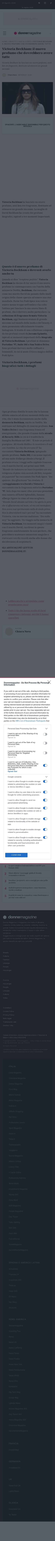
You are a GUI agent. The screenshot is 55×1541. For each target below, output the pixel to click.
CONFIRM (16, 855)
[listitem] (27, 728)
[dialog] (27, 770)
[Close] (50, 683)
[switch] (45, 734)
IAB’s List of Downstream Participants (30, 721)
